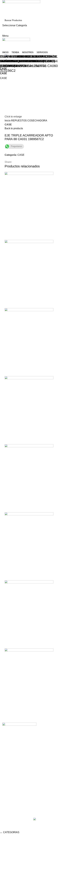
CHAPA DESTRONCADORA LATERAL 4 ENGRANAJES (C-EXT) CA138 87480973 (27, 61)
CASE (3, 73)
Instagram (7, 786)
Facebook (7, 792)
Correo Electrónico (12, 798)
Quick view (8, 712)
